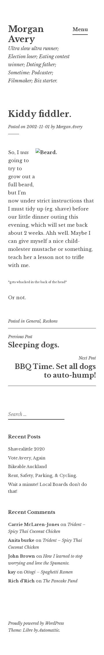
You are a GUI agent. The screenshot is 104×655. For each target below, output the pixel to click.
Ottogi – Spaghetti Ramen (48, 572)
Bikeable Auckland (27, 466)
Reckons (50, 321)
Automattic (49, 630)
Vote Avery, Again (26, 458)
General (33, 321)
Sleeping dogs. (33, 341)
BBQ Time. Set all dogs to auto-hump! (55, 367)
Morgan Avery (26, 34)
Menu (80, 29)
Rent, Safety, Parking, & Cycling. (42, 475)
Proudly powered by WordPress (36, 623)
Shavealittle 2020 (26, 449)
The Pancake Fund (60, 581)
